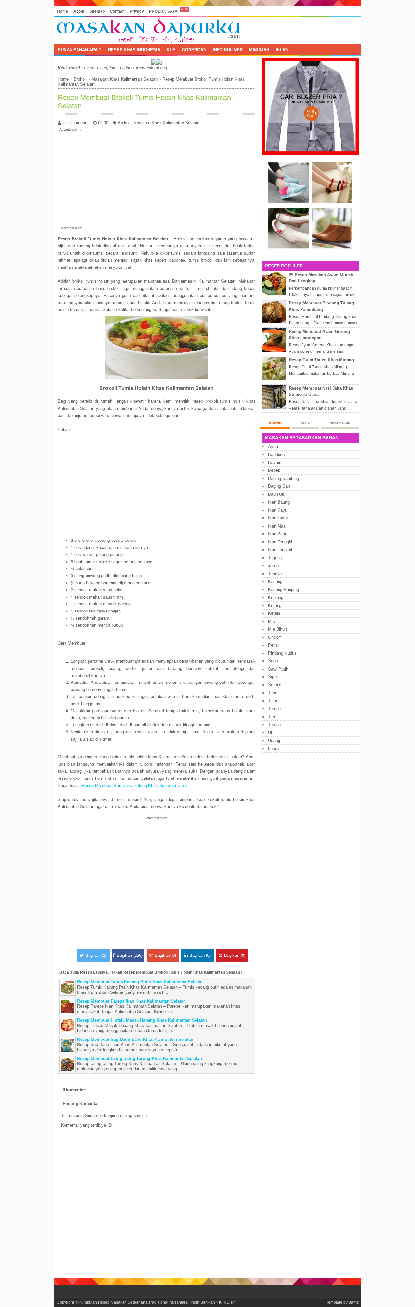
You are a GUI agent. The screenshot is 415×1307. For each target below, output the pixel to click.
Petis (273, 645)
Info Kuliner (228, 49)
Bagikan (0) (165, 955)
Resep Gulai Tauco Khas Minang (321, 359)
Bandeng (276, 454)
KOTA (306, 423)
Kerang (274, 605)
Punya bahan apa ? (79, 49)
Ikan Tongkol (280, 549)
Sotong (274, 685)
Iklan (282, 49)
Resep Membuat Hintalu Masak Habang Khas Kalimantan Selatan (142, 1020)
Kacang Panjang (283, 589)
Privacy (137, 11)
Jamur (274, 565)
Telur (272, 700)
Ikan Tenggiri (280, 542)
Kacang (275, 581)
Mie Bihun (277, 629)
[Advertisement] (156, 177)
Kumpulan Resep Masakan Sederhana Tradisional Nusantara (133, 1302)
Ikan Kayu (277, 510)
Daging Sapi (279, 486)
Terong (274, 724)
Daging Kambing (283, 478)
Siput (273, 676)
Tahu (272, 692)
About (78, 11)
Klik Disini (228, 1302)
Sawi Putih (278, 669)
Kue (171, 49)
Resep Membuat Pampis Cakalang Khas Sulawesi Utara (134, 785)
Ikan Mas (277, 526)
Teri (271, 716)
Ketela (274, 613)
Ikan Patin (277, 533)
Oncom (275, 637)
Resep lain (339, 423)
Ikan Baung (279, 502)
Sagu (273, 661)
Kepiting (275, 597)
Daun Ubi (276, 494)
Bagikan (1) (96, 955)
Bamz (354, 1302)
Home (62, 11)
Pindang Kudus (282, 653)
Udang (274, 740)
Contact (117, 11)
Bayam (274, 462)
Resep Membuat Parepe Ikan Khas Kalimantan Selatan (131, 1001)
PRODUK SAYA (163, 11)
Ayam (273, 446)
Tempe (274, 708)
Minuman (259, 49)
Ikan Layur (278, 518)
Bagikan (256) (130, 955)
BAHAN (275, 423)
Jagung (275, 557)
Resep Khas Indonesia (134, 49)
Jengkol (275, 573)
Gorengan (194, 49)
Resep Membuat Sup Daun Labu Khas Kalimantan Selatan (135, 1039)
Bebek (274, 470)
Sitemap (97, 11)
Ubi (271, 732)
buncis (274, 748)
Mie (271, 621)
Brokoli (80, 79)
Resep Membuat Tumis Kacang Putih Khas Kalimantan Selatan (140, 982)
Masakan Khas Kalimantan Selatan (124, 79)
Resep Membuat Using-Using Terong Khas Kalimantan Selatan (139, 1058)
